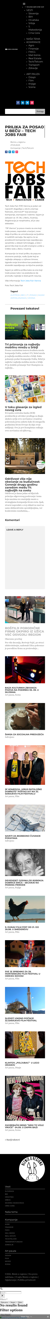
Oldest (20, 1302)
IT (27, 295)
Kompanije (15, 148)
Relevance (4, 1302)
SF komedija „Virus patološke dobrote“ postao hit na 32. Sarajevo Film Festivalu (23, 791)
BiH (30, 16)
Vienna (31, 298)
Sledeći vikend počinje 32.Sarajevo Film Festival (21, 1019)
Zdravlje (33, 68)
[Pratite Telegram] (27, 103)
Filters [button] (6, 1299)
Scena (31, 87)
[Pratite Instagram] (32, 103)
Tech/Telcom (35, 61)
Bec (23, 295)
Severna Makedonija (14, 1203)
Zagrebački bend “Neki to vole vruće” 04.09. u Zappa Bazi (24, 1126)
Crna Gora (34, 33)
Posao (33, 295)
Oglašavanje (10, 1280)
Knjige (32, 83)
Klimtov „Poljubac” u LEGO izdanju (22, 1064)
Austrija (15, 295)
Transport (34, 64)
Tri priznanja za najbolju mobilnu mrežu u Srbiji (22, 346)
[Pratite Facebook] (18, 103)
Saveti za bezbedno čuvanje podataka (23, 837)
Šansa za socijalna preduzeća (24, 734)
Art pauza (9, 694)
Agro (31, 45)
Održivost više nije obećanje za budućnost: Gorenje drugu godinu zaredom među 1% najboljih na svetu (22, 484)
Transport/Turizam (13, 1242)
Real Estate (34, 58)
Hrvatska (33, 20)
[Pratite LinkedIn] (23, 103)
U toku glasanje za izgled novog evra (23, 408)
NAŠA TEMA (33, 38)
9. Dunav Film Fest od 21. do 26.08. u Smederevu (22, 928)
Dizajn (32, 77)
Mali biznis (34, 55)
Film (31, 80)
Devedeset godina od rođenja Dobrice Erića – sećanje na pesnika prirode (24, 882)
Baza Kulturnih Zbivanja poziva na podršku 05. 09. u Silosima (22, 690)
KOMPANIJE (33, 42)
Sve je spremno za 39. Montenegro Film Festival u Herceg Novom (22, 973)
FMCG (31, 51)
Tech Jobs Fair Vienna (30, 281)
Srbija (31, 23)
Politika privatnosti (26, 1280)
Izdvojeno (9, 737)
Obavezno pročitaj (13, 639)
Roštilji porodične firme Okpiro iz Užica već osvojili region (24, 631)
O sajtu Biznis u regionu (26, 1277)
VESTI (29, 10)
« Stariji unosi (11, 1139)
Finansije (33, 48)
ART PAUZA (33, 74)
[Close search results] (2, 1296)
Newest (12, 1302)
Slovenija (33, 13)
